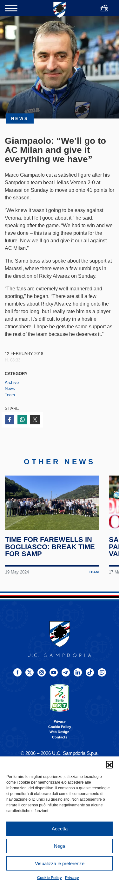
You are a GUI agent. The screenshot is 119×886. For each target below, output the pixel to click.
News (10, 388)
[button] (109, 764)
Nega (59, 846)
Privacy (72, 878)
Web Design (59, 732)
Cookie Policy (49, 878)
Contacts (59, 737)
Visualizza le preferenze (59, 863)
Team (10, 394)
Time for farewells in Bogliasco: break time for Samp (50, 547)
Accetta (60, 828)
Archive (12, 382)
